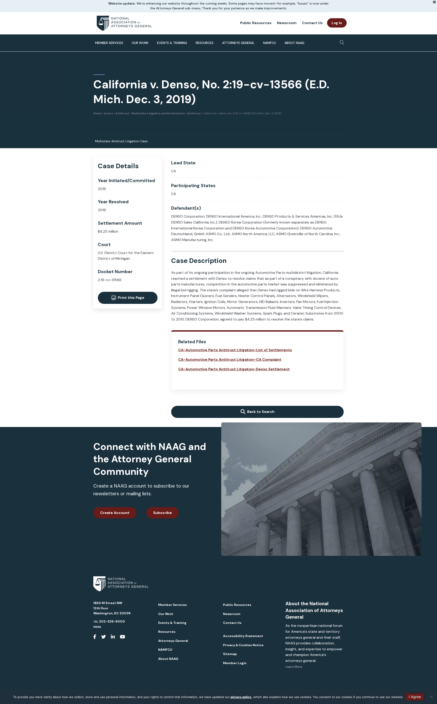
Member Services (109, 43)
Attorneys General (238, 43)
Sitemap (230, 654)
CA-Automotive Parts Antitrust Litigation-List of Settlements (235, 350)
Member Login (234, 663)
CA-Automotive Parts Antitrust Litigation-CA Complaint (229, 359)
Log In (337, 22)
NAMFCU (269, 43)
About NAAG (294, 43)
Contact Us (312, 22)
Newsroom (287, 22)
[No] (431, 696)
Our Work (140, 43)
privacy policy (241, 697)
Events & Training (172, 43)
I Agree (415, 696)
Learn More (293, 667)
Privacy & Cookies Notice (243, 645)
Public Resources (256, 22)
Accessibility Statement (243, 636)
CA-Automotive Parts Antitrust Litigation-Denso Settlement (234, 369)
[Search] (341, 41)
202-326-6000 (112, 621)
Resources (204, 43)
